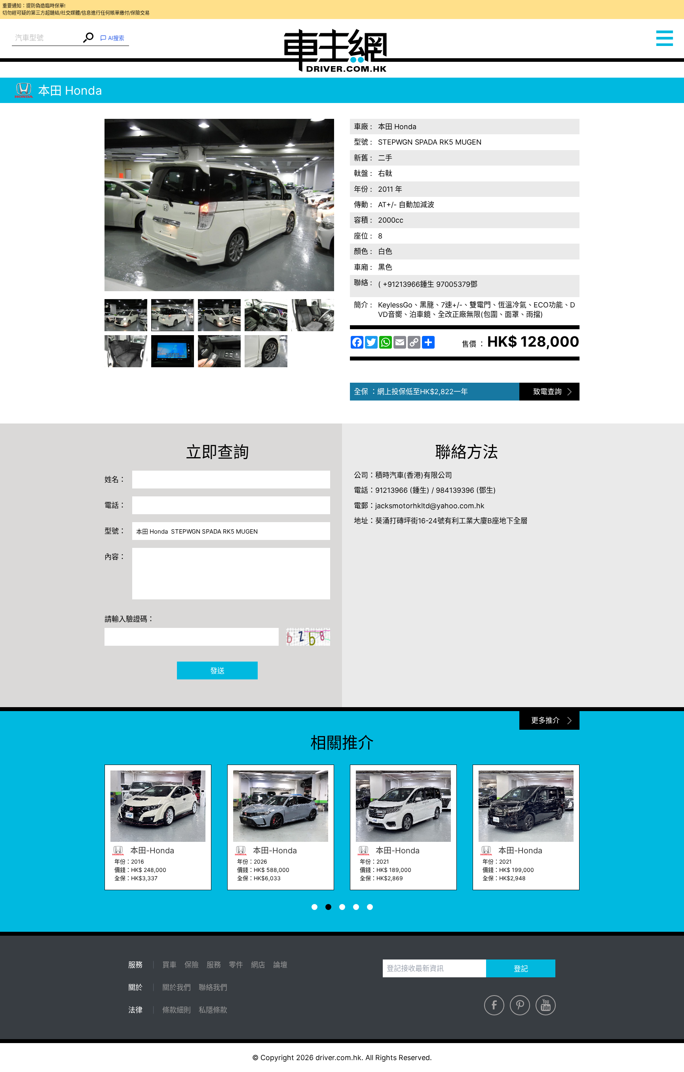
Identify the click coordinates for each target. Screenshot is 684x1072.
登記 (521, 969)
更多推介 (545, 720)
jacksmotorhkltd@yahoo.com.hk (429, 506)
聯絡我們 (213, 987)
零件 (236, 965)
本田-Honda (151, 850)
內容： (115, 557)
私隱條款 (213, 1010)
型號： (115, 531)
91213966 (391, 490)
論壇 (280, 965)
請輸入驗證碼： (129, 619)
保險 (191, 965)
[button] (125, 315)
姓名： (115, 479)
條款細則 (176, 1010)
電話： (115, 505)
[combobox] (46, 38)
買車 (169, 965)
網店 (258, 965)
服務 (214, 965)
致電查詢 (547, 391)
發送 (217, 671)
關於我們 (176, 987)
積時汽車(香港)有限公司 (413, 475)
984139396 (455, 490)
